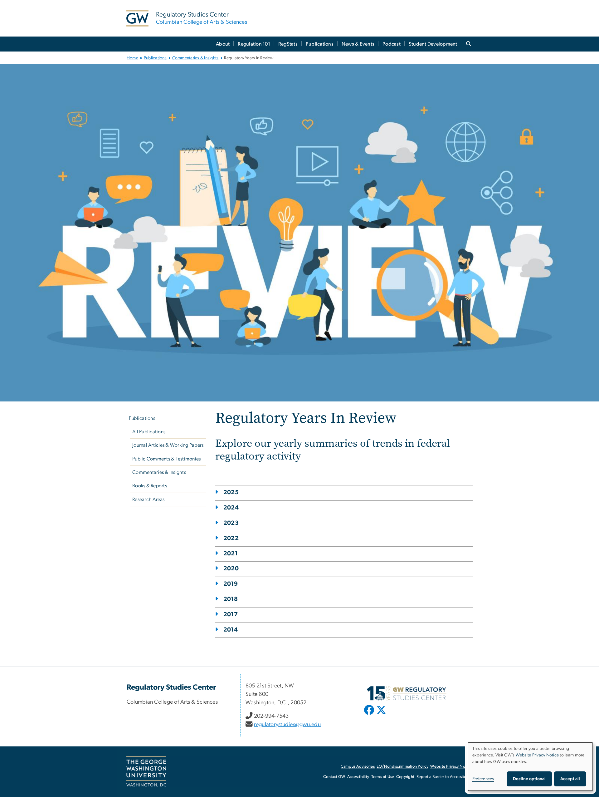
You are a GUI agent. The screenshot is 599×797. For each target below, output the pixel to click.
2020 (231, 569)
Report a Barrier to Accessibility (444, 777)
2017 (230, 614)
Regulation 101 (254, 44)
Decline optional (529, 779)
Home (132, 58)
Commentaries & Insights (195, 58)
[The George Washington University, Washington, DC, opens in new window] (146, 771)
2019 (230, 584)
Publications (320, 44)
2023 (231, 523)
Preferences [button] (483, 779)
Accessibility (358, 777)
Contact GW (334, 777)
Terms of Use (382, 777)
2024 (231, 508)
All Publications (148, 431)
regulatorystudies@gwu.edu (287, 724)
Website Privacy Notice (451, 767)
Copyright (405, 777)
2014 (230, 630)
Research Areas (148, 499)
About (223, 44)
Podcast (391, 44)
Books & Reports (149, 485)
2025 (231, 492)
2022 (231, 538)
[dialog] (530, 766)
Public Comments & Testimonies (166, 458)
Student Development (433, 44)
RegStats (288, 44)
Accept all (570, 779)
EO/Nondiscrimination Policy (402, 767)
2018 (230, 599)
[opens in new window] (369, 714)
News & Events (358, 44)
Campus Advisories (358, 767)
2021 (230, 554)
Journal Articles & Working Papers (167, 445)
